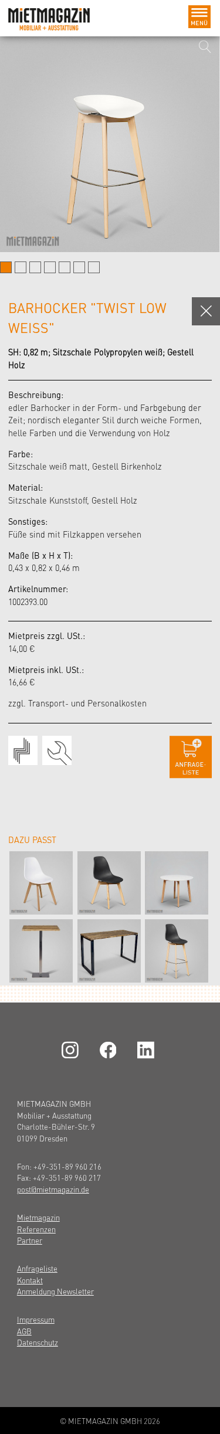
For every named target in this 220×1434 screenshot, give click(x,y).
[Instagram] (72, 1050)
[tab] (6, 267)
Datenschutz (37, 1342)
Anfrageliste (37, 1268)
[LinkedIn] (147, 1050)
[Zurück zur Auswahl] (206, 311)
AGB (24, 1331)
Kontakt (30, 1280)
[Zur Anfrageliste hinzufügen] (191, 757)
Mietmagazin (38, 1217)
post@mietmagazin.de (53, 1189)
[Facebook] (110, 1050)
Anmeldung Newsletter (55, 1291)
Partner (29, 1240)
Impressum (36, 1319)
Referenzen (36, 1229)
